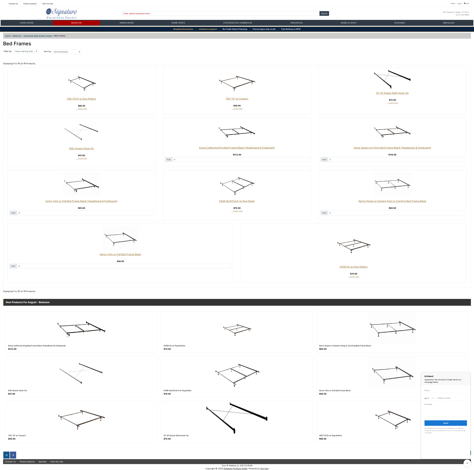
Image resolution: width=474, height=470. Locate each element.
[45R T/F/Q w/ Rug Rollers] (81, 82)
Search (324, 13)
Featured (400, 23)
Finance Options (30, 4)
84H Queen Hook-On (81, 148)
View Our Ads (47, 4)
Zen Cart (264, 468)
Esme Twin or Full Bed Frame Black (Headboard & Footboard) (82, 201)
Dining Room (126, 23)
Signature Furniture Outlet (235, 468)
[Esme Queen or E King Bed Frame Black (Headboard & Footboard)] (392, 131)
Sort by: (47, 51)
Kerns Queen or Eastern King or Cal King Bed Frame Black (392, 201)
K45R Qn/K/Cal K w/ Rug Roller (237, 201)
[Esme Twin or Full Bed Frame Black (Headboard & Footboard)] (81, 184)
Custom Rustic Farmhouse (237, 23)
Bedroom (76, 23)
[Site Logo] (61, 13)
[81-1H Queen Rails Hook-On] (392, 79)
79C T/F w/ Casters (237, 98)
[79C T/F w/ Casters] (237, 82)
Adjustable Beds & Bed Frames (38, 35)
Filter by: (8, 51)
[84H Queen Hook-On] (81, 131)
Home (8, 35)
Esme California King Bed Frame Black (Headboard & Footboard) (237, 147)
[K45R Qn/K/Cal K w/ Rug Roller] (237, 184)
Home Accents (348, 23)
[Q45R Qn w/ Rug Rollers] (353, 243)
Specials (42, 461)
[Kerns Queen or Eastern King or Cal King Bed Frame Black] (392, 184)
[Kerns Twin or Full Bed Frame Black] (120, 237)
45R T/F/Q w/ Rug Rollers (81, 98)
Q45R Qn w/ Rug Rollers (354, 266)
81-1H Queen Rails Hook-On (392, 93)
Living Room (26, 23)
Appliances (296, 23)
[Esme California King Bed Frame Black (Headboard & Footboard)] (237, 131)
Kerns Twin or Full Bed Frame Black (120, 254)
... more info (81, 108)
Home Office (178, 23)
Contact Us (13, 4)
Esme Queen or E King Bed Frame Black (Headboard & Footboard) (392, 147)
